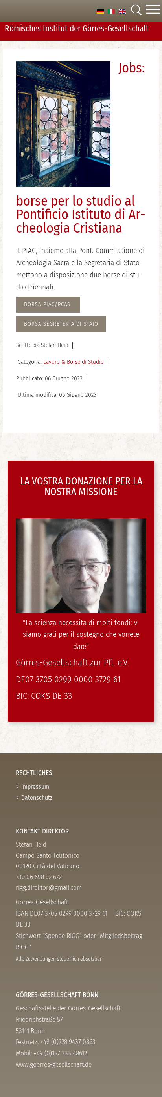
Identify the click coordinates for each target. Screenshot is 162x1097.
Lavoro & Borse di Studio (73, 361)
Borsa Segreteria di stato (61, 324)
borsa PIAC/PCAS (48, 304)
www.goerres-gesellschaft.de (54, 1065)
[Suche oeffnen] (136, 11)
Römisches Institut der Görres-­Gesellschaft (77, 28)
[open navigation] (153, 11)
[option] (100, 10)
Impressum (35, 786)
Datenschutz (36, 797)
